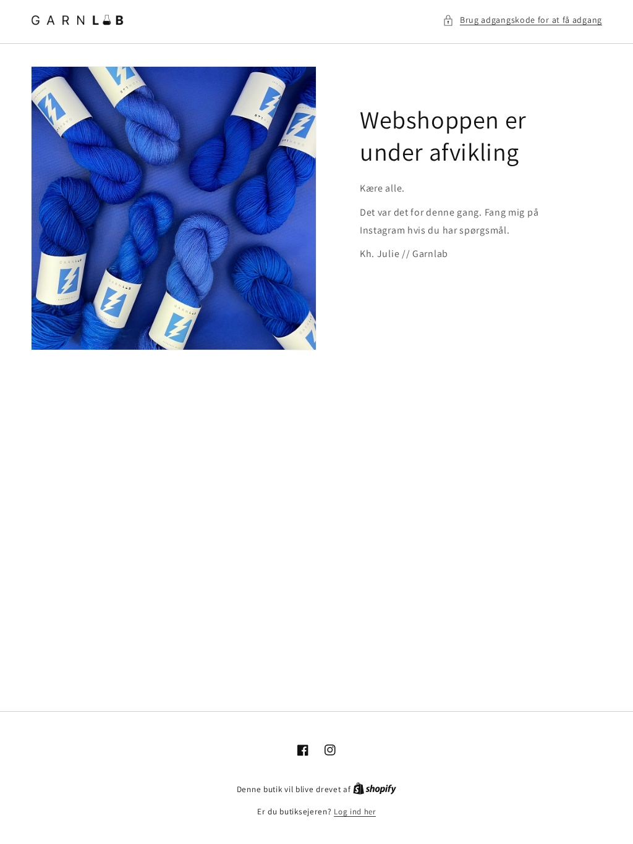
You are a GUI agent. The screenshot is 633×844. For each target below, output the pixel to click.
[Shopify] (374, 789)
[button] (522, 20)
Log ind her (355, 811)
